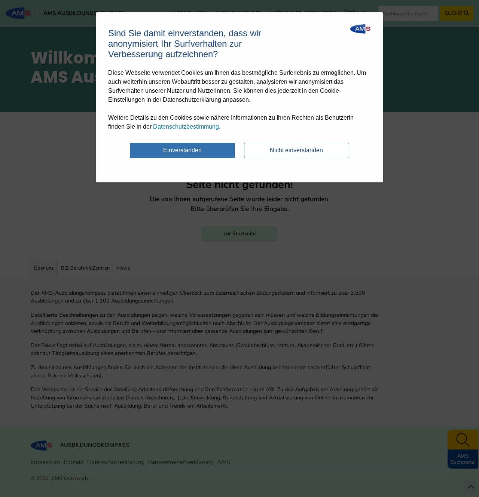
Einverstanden (182, 150)
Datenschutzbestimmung (186, 126)
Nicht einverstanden (296, 150)
